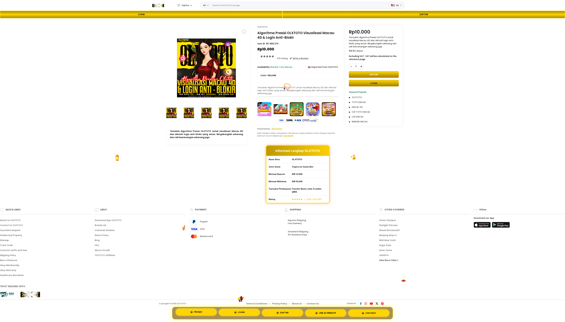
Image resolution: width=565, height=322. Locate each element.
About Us (297, 303)
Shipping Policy (8, 255)
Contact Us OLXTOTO (11, 225)
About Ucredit (102, 250)
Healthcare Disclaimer (12, 275)
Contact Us (313, 303)
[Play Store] (501, 225)
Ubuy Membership (9, 265)
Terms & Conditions (256, 303)
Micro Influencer (8, 260)
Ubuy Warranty (8, 270)
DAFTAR (424, 14)
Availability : (264, 67)
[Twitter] (376, 303)
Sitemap (4, 240)
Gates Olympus (387, 220)
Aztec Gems (385, 250)
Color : (268, 75)
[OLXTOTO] (158, 5)
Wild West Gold (387, 240)
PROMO (198, 313)
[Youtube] (371, 303)
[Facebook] (361, 303)
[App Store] (482, 225)
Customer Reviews (105, 230)
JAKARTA (384, 255)
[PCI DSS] (7, 294)
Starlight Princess (388, 225)
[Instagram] (365, 303)
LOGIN (141, 14)
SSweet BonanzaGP (389, 230)
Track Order (6, 245)
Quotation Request (10, 230)
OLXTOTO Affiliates (105, 255)
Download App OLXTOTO (108, 220)
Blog (97, 240)
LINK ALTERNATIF (327, 312)
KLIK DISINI (288, 136)
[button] (244, 31)
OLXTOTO (262, 26)
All (204, 5)
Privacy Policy (279, 303)
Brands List (100, 225)
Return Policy (102, 235)
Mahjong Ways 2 (388, 235)
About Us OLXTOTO (10, 220)
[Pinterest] (382, 303)
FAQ (97, 245)
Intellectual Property (11, 235)
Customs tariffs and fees (13, 250)
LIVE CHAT (370, 311)
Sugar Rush (385, 245)
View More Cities (388, 260)
